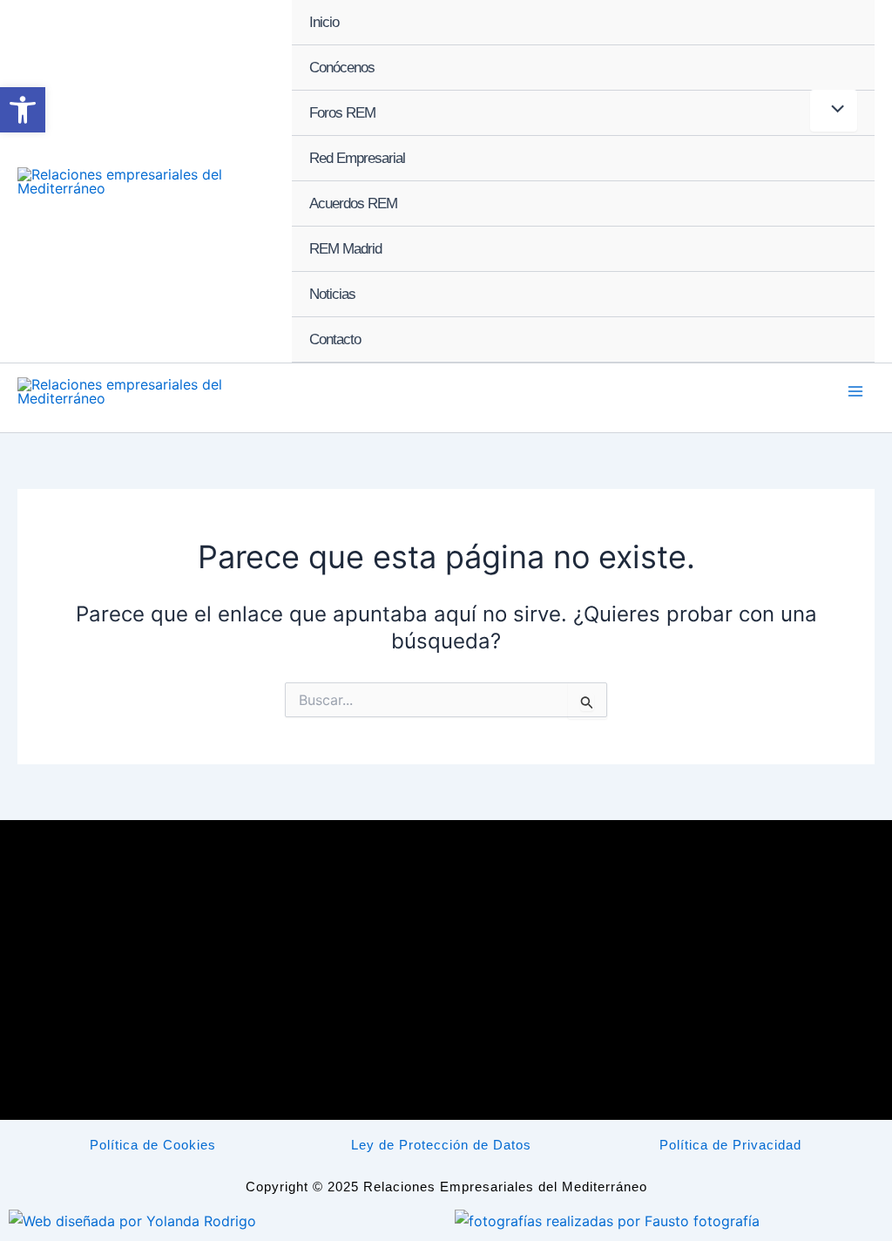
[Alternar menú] (833, 111)
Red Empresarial (357, 158)
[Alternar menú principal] (855, 391)
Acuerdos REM (353, 203)
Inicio (324, 22)
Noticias (332, 294)
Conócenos (342, 67)
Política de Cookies (153, 1144)
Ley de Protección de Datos (441, 1144)
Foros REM (342, 113)
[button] (22, 109)
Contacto (335, 339)
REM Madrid (345, 249)
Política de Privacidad (730, 1144)
